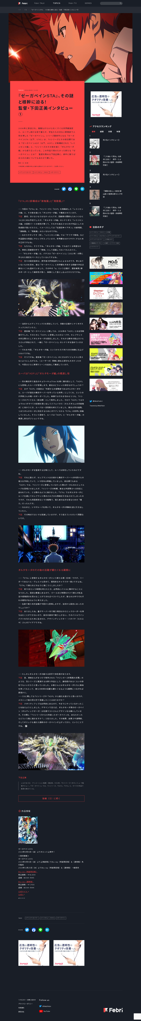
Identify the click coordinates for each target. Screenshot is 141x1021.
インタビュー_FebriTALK (98, 236)
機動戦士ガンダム (96, 243)
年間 (118, 132)
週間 (102, 132)
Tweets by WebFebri (97, 406)
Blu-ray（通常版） (26, 882)
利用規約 (21, 1008)
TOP (19, 10)
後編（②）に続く (51, 798)
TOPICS (56, 3)
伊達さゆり (110, 239)
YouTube (46, 1011)
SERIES (88, 3)
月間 (110, 132)
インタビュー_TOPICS (42, 172)
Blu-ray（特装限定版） (28, 872)
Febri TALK (39, 3)
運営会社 (21, 1012)
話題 (106, 243)
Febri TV (73, 3)
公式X (20, 895)
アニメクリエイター (26, 172)
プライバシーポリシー (25, 1004)
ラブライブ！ (95, 247)
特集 (25, 10)
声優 (109, 232)
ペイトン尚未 (115, 243)
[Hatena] (82, 189)
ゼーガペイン (55, 172)
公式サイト (22, 892)
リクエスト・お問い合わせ (27, 1000)
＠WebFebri (46, 1006)
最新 (93, 132)
